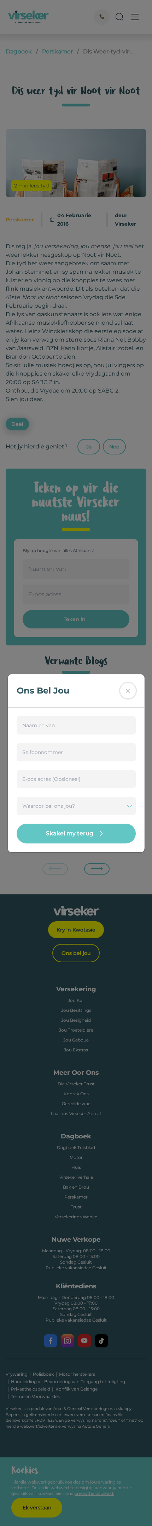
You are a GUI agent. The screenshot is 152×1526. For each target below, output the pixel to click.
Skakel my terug (69, 833)
